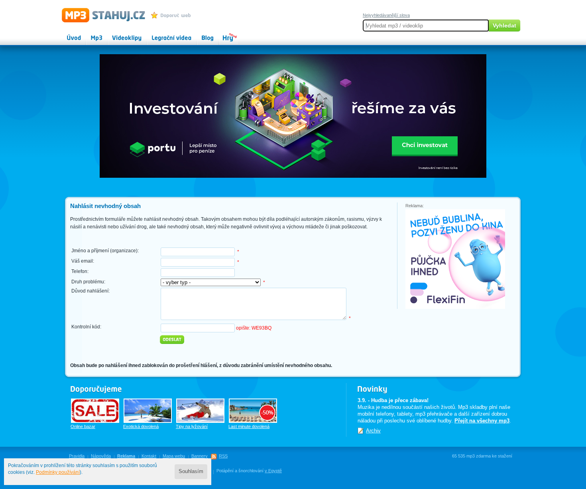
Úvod (67, 34)
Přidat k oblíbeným (173, 15)
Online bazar (83, 426)
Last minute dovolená (248, 426)
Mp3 (91, 34)
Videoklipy (120, 34)
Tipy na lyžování (192, 426)
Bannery (199, 456)
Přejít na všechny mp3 (481, 421)
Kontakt (149, 456)
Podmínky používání (58, 472)
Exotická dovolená (141, 426)
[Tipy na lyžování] (200, 410)
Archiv (373, 431)
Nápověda (101, 456)
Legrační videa (164, 34)
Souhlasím (191, 471)
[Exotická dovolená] (147, 410)
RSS (223, 456)
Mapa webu (174, 456)
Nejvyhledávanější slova (386, 15)
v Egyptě (273, 470)
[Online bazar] (95, 410)
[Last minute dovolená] (252, 410)
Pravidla (77, 456)
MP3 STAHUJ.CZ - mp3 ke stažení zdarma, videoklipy (100, 15)
